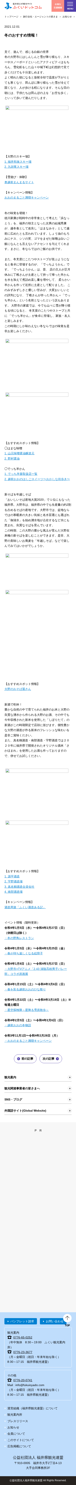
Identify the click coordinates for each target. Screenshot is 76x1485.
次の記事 (48, 1058)
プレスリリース (17, 1421)
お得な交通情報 (58, 6)
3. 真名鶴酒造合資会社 (19, 886)
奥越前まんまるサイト (19, 182)
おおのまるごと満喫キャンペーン (26, 197)
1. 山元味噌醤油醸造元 (19, 453)
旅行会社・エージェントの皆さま (40, 16)
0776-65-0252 (22, 1337)
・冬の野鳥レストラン (19, 938)
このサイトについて (20, 1440)
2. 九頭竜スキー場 (16, 166)
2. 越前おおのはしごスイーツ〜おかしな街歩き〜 (37, 479)
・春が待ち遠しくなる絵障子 (23, 953)
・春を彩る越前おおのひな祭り (25, 989)
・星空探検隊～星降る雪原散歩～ (26, 1010)
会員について (16, 1433)
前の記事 (27, 1058)
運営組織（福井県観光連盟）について (32, 1408)
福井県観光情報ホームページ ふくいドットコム (23, 6)
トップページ (11, 16)
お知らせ (67, 16)
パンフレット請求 (22, 1321)
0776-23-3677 (22, 1352)
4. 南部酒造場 (13, 891)
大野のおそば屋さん (17, 689)
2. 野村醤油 (12, 458)
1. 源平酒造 (12, 876)
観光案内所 (14, 1414)
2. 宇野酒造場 (13, 881)
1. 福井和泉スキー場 (17, 161)
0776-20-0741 (22, 1380)
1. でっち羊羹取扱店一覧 (20, 474)
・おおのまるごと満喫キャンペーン (28, 1040)
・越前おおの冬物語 (17, 1025)
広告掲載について (19, 1446)
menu (70, 9)
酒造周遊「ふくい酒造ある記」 (25, 907)
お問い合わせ (55, 1321)
